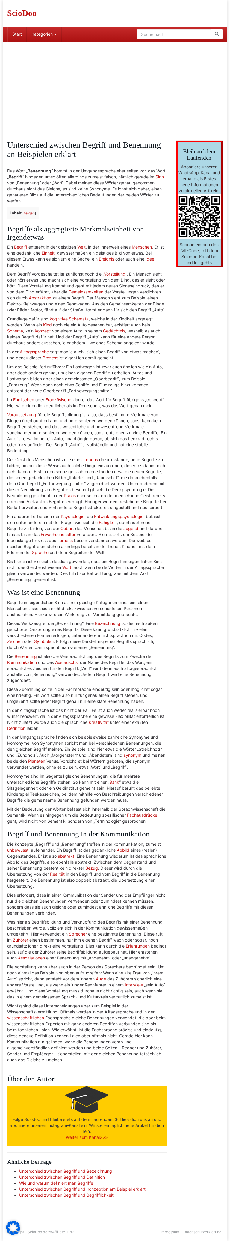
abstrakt (66, 856)
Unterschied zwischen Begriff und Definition (62, 1177)
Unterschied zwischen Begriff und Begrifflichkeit (66, 1195)
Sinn (159, 176)
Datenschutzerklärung (202, 1232)
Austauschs (66, 662)
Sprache (40, 552)
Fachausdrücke (142, 815)
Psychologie (72, 516)
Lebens (91, 459)
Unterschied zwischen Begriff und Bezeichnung (65, 1171)
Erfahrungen (138, 945)
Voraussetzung (21, 414)
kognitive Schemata (69, 318)
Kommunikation (22, 662)
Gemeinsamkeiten (86, 291)
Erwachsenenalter (58, 534)
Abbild (123, 850)
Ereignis (106, 258)
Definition (16, 728)
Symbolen (44, 641)
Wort (66, 567)
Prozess (50, 357)
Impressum (170, 1232)
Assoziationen (31, 957)
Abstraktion (40, 297)
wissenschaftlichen (25, 1017)
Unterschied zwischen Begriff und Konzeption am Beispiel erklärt (82, 1189)
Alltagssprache (34, 351)
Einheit (48, 252)
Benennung (26, 656)
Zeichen (15, 641)
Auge (101, 978)
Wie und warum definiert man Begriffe (56, 1183)
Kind (47, 324)
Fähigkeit (108, 522)
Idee (150, 258)
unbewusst (17, 850)
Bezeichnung (107, 623)
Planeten (36, 761)
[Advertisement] (115, 86)
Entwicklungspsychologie (118, 516)
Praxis (70, 495)
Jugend (130, 528)
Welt (81, 246)
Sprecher (78, 933)
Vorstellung (114, 273)
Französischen (60, 399)
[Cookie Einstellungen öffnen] (13, 1233)
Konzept (43, 330)
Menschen (142, 246)
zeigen (29, 213)
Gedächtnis (114, 330)
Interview (134, 984)
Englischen (23, 399)
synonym (132, 755)
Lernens (65, 540)
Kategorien (42, 34)
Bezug (91, 868)
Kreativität (99, 722)
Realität (57, 874)
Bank (114, 782)
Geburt (67, 528)
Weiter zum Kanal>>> (87, 1137)
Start (17, 34)
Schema (15, 330)
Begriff (20, 246)
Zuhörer (20, 939)
